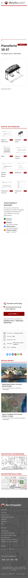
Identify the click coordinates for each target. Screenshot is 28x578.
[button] (2, 3)
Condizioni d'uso (9, 321)
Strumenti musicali (15, 39)
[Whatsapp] (18, 354)
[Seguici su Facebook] (1, 549)
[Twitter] (10, 354)
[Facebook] (7, 354)
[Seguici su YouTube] (13, 549)
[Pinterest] (15, 354)
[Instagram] (21, 354)
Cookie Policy (12, 573)
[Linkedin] (13, 354)
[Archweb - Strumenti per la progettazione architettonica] (15, 3)
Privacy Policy (4, 573)
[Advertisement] (14, 22)
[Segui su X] (7, 549)
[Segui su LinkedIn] (10, 549)
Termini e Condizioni (20, 573)
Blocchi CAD (7, 39)
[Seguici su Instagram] (4, 549)
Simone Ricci (6, 389)
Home (2, 39)
